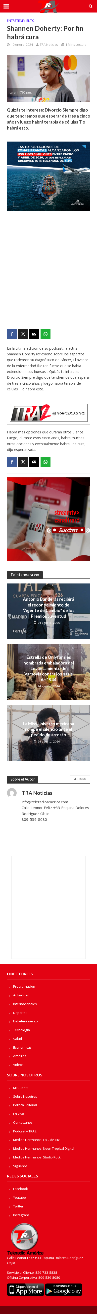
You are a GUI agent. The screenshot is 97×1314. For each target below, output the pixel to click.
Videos (18, 1064)
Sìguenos (20, 1166)
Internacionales (25, 1004)
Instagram (21, 1215)
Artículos (19, 1056)
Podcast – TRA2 (25, 1131)
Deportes (20, 1012)
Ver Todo (80, 779)
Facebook (20, 1188)
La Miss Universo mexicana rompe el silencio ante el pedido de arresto (48, 729)
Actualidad (21, 995)
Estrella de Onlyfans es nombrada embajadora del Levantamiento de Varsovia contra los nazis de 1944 (48, 668)
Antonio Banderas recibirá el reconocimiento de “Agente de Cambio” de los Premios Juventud (48, 607)
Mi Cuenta (21, 1087)
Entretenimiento (21, 21)
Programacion (24, 986)
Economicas (22, 1047)
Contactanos (23, 1122)
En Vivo (18, 1113)
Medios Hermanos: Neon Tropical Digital (43, 1148)
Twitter (18, 1206)
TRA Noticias (49, 45)
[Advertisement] (48, 267)
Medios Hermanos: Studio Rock (37, 1157)
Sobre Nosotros (25, 1096)
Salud (17, 1038)
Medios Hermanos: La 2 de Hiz (36, 1139)
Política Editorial (25, 1105)
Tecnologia (21, 1030)
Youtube (19, 1197)
